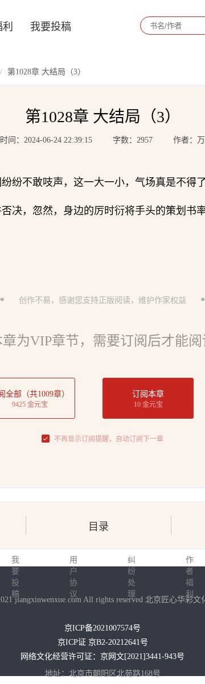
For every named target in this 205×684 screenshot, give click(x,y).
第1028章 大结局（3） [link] (46, 72)
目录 (98, 526)
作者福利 (190, 577)
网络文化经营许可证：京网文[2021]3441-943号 (102, 656)
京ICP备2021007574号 (102, 628)
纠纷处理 (132, 577)
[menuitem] (50, 26)
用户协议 (73, 577)
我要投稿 (50, 26)
